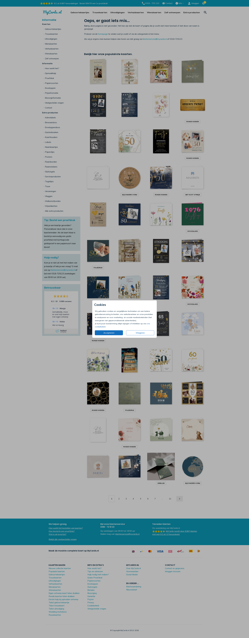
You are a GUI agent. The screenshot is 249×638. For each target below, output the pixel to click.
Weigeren (140, 332)
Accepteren (108, 332)
